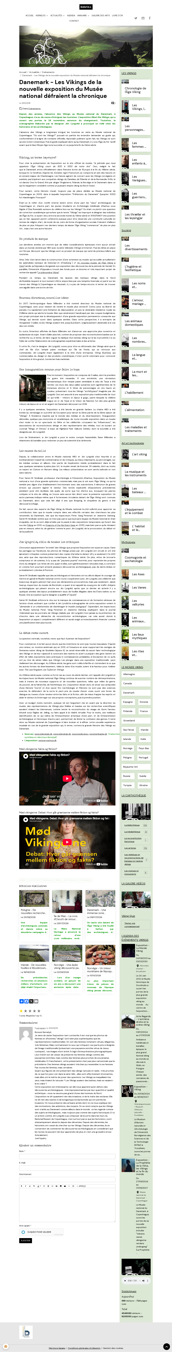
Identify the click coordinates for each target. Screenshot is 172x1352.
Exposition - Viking (141, 1088)
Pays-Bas (144, 748)
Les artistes (135, 848)
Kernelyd (41, 15)
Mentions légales (57, 1348)
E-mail (22, 1162)
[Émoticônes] (73, 1186)
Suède (142, 776)
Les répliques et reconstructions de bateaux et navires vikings (136, 859)
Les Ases (138, 574)
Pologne (127, 757)
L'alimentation (134, 410)
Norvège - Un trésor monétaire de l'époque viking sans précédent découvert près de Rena (100, 970)
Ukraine (143, 785)
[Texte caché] (56, 1186)
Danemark (47, 880)
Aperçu (82, 1186)
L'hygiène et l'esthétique (133, 268)
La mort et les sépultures (139, 373)
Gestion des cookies (113, 1348)
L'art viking (139, 454)
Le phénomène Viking (48, 272)
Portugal (143, 757)
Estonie (144, 702)
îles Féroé (128, 729)
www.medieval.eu (80, 734)
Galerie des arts (101, 15)
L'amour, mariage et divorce (139, 302)
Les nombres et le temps (138, 340)
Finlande (127, 711)
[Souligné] (30, 1186)
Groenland (129, 720)
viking (58, 880)
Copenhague (85, 880)
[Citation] (44, 1186)
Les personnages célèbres (134, 128)
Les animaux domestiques (134, 323)
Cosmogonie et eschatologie (135, 559)
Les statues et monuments (136, 872)
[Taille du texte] (34, 1186)
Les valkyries (138, 602)
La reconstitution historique (136, 840)
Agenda (71, 15)
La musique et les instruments (135, 473)
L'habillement (134, 393)
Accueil (30, 15)
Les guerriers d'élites (138, 195)
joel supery (41, 1028)
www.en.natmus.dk (47, 740)
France (144, 711)
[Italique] (26, 1186)
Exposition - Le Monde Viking (142, 948)
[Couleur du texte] (39, 1186)
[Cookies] (6, 1346)
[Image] (61, 1186)
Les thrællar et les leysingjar (135, 216)
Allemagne (129, 674)
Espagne (128, 702)
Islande (127, 739)
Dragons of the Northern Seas (60, 525)
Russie (126, 776)
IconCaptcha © (58, 1234)
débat (23, 880)
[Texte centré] (48, 1186)
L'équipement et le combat (134, 511)
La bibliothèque (135, 825)
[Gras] (21, 1186)
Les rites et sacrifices (138, 653)
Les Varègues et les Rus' (139, 178)
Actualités (56, 15)
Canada (127, 683)
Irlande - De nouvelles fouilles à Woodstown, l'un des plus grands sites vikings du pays (33, 966)
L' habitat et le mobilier (138, 528)
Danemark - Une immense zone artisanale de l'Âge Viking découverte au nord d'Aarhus (99, 911)
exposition (34, 880)
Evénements (48, 72)
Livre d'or (117, 15)
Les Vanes (139, 587)
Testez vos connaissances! (131, 925)
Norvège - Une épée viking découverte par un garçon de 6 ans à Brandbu (66, 966)
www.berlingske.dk (98, 734)
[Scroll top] (166, 1346)
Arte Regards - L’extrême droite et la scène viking (143, 1020)
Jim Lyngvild (70, 880)
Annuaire (82, 15)
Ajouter (25, 1240)
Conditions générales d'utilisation (84, 1348)
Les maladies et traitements (136, 429)
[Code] (69, 1186)
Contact (74, 20)
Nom (21, 1151)
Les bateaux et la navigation (139, 490)
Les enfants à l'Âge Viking (138, 161)
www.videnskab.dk (43, 734)
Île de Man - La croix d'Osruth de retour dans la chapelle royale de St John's (67, 918)
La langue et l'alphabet (139, 356)
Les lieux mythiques (139, 636)
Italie (143, 739)
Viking (30, 525)
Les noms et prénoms (139, 285)
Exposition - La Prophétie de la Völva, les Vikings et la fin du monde (143, 1167)
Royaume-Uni (130, 766)
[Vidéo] (65, 1186)
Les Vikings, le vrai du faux (139, 107)
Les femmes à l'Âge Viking (139, 145)
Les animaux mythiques (139, 619)
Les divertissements (136, 247)
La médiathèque (135, 831)
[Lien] (52, 1186)
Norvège (127, 748)
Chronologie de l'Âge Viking (135, 90)
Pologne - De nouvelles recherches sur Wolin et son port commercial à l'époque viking (34, 911)
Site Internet (25, 1174)
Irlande (144, 729)
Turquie (127, 785)
